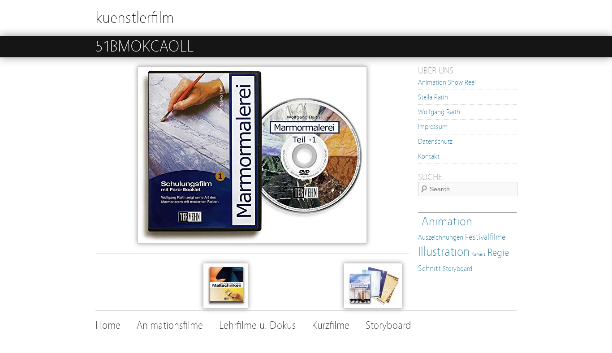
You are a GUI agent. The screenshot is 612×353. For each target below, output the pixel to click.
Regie (498, 252)
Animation (447, 221)
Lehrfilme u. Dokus (257, 325)
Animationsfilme (170, 325)
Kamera (478, 254)
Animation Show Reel (447, 82)
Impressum (433, 127)
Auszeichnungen (440, 237)
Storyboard (457, 269)
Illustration (444, 251)
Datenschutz (435, 142)
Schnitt (429, 268)
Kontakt (429, 156)
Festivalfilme (485, 237)
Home (108, 325)
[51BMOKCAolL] (252, 241)
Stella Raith (433, 97)
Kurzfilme (330, 325)
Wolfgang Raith (439, 112)
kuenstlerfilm (134, 18)
